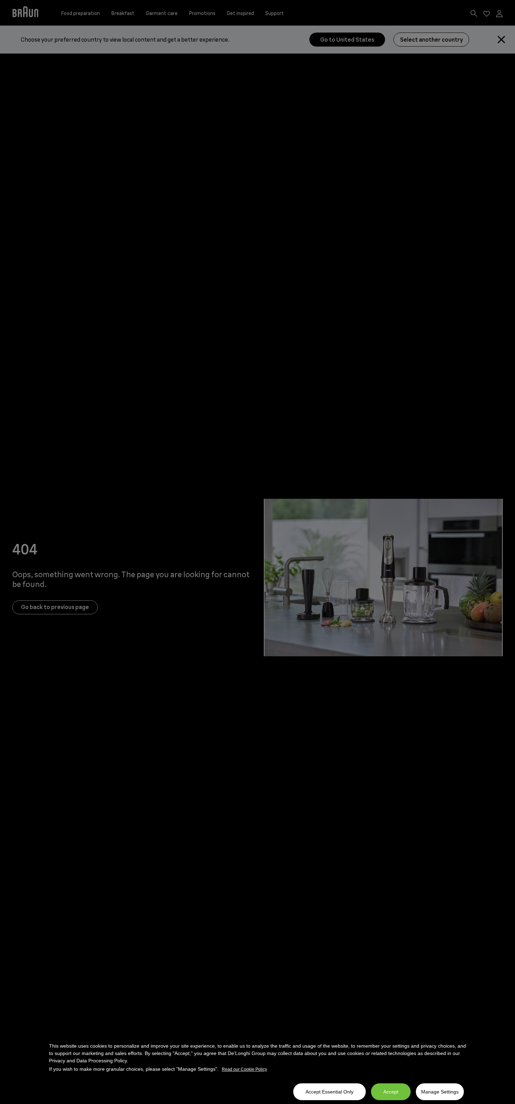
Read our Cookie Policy (244, 1069)
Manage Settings (440, 1092)
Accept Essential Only (329, 1092)
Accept (390, 1092)
